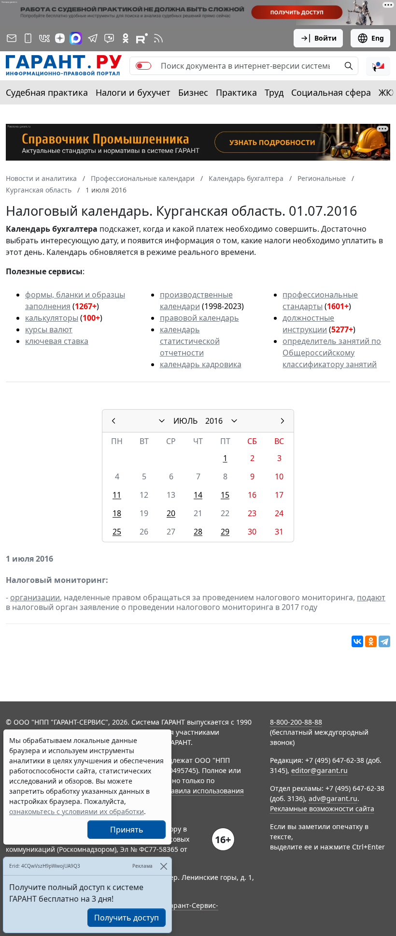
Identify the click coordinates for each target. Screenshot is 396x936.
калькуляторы (51, 317)
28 (198, 531)
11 (117, 495)
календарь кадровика (200, 364)
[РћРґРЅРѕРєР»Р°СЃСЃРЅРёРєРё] (371, 641)
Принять (126, 829)
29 (225, 531)
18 (117, 513)
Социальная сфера (331, 92)
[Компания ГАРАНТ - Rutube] (142, 38)
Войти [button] (325, 38)
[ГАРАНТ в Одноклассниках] (125, 38)
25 (117, 531)
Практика (236, 92)
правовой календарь (199, 317)
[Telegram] (384, 641)
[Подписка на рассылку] (11, 38)
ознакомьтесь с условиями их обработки (76, 811)
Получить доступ (126, 917)
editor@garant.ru (319, 770)
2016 (214, 421)
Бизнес (193, 92)
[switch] (143, 66)
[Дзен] (60, 38)
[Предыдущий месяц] (113, 421)
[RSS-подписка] (158, 38)
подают (371, 597)
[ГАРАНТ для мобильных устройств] (28, 38)
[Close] (163, 866)
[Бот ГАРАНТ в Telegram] (109, 38)
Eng (377, 38)
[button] (378, 66)
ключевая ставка (56, 341)
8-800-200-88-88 (296, 722)
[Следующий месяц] (282, 421)
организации (35, 597)
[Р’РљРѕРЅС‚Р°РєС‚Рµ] (357, 641)
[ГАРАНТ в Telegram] (93, 38)
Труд (274, 92)
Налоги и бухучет (133, 92)
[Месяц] (162, 421)
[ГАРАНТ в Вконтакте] (44, 38)
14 (198, 495)
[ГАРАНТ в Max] (76, 38)
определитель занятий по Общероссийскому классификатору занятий (332, 353)
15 (225, 495)
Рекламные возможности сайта (322, 808)
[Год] (234, 421)
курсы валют (48, 329)
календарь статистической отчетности (190, 341)
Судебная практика (47, 92)
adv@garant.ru (333, 798)
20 (171, 513)
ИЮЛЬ (185, 421)
